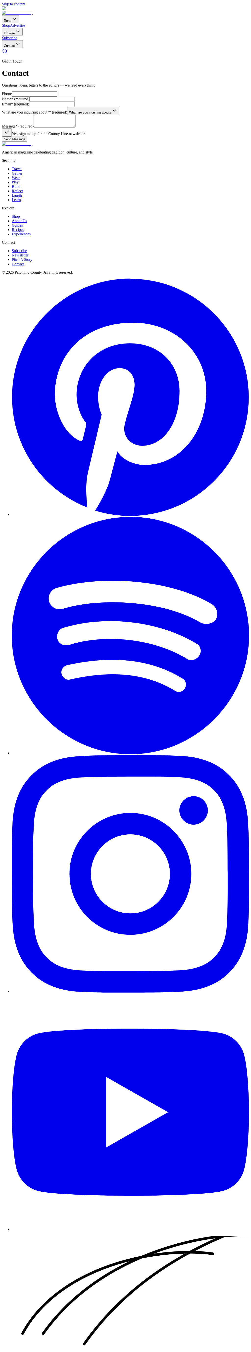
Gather (17, 173)
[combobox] (93, 111)
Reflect (17, 191)
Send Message (14, 139)
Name (15, 99)
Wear (16, 178)
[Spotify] (130, 753)
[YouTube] (130, 1229)
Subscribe (9, 38)
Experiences (21, 234)
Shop (6, 25)
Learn (16, 200)
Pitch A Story (22, 259)
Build (16, 186)
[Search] (5, 53)
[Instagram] (130, 991)
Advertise (17, 25)
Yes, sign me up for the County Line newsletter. (48, 134)
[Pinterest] (130, 514)
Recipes (18, 230)
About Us (19, 221)
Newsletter (20, 255)
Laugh (17, 195)
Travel (17, 169)
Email (15, 104)
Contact (9, 46)
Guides (17, 225)
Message (18, 126)
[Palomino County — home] (17, 8)
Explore (9, 33)
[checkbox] (7, 132)
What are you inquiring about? (34, 112)
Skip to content (13, 4)
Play (15, 182)
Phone (7, 94)
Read (7, 21)
